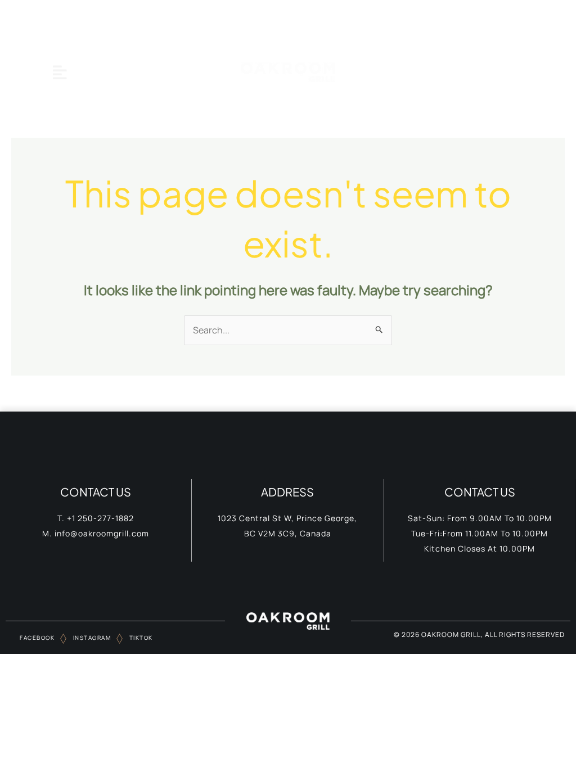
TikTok (140, 637)
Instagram (91, 637)
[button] (60, 72)
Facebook (37, 637)
